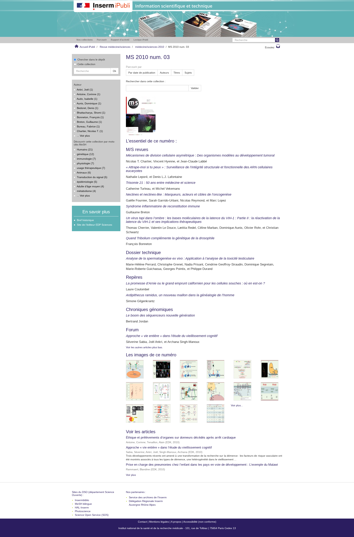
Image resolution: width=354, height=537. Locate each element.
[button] (85, 40)
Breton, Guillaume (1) (89, 121)
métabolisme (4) (86, 191)
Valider (195, 88)
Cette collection (86, 64)
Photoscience (83, 511)
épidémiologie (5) (87, 181)
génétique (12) (85, 154)
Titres (176, 72)
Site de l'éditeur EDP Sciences (94, 224)
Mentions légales (159, 521)
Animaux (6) (84, 172)
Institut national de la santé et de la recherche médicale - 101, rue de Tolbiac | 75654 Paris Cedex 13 (177, 528)
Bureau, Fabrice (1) (88, 126)
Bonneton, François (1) (90, 117)
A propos (176, 521)
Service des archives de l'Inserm (148, 497)
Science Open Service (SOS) (92, 514)
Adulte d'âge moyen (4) (90, 186)
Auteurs (164, 72)
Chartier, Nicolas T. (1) (90, 131)
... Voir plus (83, 135)
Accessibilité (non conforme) (199, 521)
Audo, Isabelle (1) (87, 98)
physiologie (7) (85, 163)
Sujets (188, 72)
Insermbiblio (82, 500)
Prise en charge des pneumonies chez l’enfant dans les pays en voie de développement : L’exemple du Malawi (202, 464)
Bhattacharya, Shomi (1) (91, 112)
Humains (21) (85, 149)
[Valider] (277, 40)
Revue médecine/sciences (115, 46)
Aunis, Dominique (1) (89, 103)
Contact (142, 521)
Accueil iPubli (87, 46)
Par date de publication (141, 72)
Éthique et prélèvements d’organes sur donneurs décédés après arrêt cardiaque (181, 437)
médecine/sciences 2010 (149, 46)
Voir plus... (237, 405)
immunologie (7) (86, 158)
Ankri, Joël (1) (85, 89)
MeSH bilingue (83, 503)
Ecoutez (269, 47)
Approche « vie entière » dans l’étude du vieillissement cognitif (169, 447)
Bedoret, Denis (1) (87, 108)
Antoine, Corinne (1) (88, 94)
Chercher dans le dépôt (91, 59)
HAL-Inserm (82, 507)
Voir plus (131, 474)
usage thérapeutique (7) (91, 167)
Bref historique (85, 220)
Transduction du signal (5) (92, 177)
